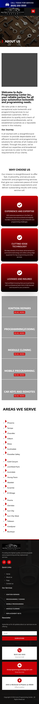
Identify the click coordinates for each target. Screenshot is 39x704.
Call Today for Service (24, 2)
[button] (3, 3)
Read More (19, 312)
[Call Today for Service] (11, 3)
